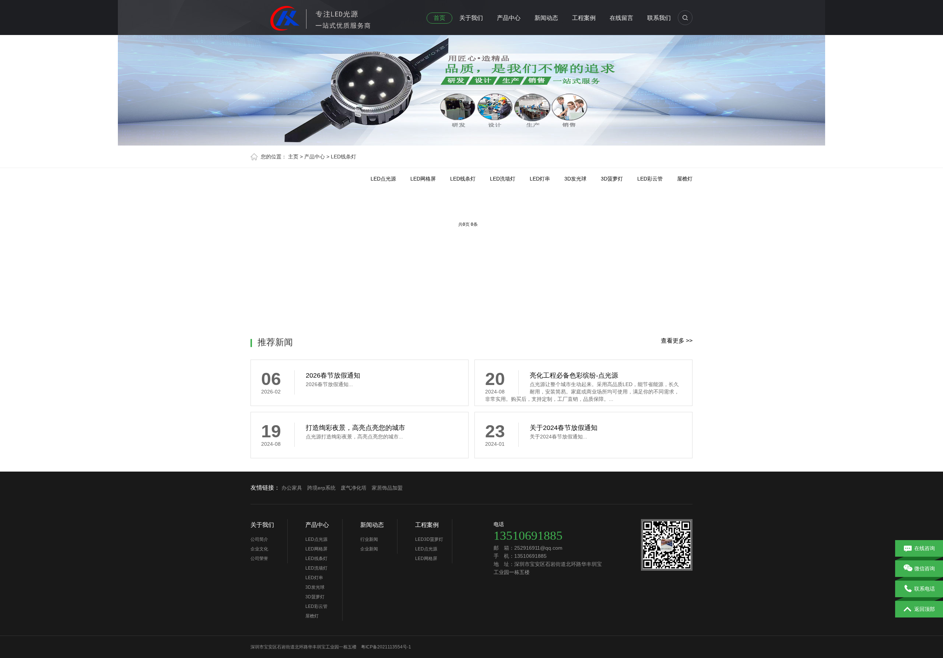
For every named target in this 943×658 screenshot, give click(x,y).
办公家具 (291, 488)
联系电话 (924, 589)
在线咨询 (924, 548)
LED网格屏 (423, 179)
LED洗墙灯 (502, 179)
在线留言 (621, 18)
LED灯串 (540, 179)
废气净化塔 (354, 488)
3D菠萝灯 (612, 179)
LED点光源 (383, 179)
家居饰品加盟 (387, 488)
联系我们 (659, 18)
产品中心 (508, 18)
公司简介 (259, 539)
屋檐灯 (685, 179)
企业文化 (259, 549)
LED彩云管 (650, 179)
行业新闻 (369, 539)
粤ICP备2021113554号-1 (386, 647)
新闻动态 (546, 18)
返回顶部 (924, 609)
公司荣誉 (259, 558)
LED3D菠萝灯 (429, 539)
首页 (439, 18)
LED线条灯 (343, 157)
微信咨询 (924, 568)
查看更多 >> (677, 340)
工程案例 (584, 18)
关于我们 (471, 18)
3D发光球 (575, 179)
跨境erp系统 (321, 488)
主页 (293, 157)
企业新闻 (369, 549)
